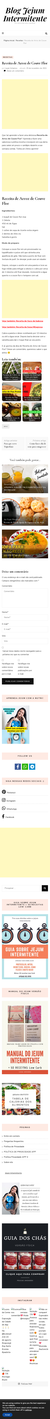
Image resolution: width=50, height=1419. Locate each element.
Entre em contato (12, 1136)
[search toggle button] (46, 34)
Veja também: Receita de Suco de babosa (22, 321)
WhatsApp (12, 809)
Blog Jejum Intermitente (25, 14)
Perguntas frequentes (14, 1141)
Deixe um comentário (15, 71)
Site (4, 635)
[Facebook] (18, 767)
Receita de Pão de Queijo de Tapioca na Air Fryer (24, 522)
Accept (7, 1415)
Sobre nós (8, 1162)
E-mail (5, 624)
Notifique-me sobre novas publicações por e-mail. (25, 668)
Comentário (7, 586)
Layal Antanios (11, 68)
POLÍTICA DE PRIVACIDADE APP (20, 1151)
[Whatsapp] (25, 767)
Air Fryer (8, 519)
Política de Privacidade (14, 1146)
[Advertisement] (25, 104)
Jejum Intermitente (13, 1173)
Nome (5, 612)
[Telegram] (32, 767)
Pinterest (11, 792)
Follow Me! (26, 1384)
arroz (6, 426)
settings (28, 1410)
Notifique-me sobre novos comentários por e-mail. (8, 668)
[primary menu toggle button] (3, 33)
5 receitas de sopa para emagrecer (17, 555)
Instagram (11, 800)
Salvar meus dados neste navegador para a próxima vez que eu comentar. (22, 653)
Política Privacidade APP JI (16, 1157)
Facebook (10, 817)
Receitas (7, 57)
